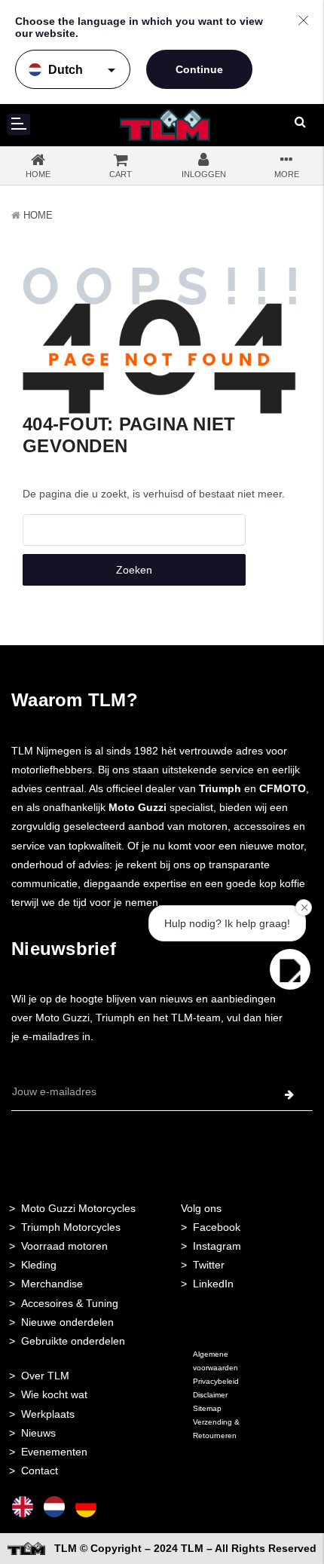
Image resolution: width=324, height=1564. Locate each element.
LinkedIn (213, 1284)
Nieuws (38, 1433)
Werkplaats (48, 1414)
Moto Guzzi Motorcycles (78, 1208)
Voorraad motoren (64, 1246)
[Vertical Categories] (19, 124)
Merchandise (52, 1284)
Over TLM (45, 1376)
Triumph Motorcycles (71, 1227)
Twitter (209, 1265)
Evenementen (54, 1452)
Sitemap (207, 1408)
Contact (39, 1471)
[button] (290, 969)
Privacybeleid (216, 1381)
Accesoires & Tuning (69, 1303)
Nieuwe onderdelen (67, 1322)
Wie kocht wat (54, 1394)
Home (38, 215)
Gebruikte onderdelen (73, 1341)
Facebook (216, 1227)
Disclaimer (210, 1395)
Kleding (39, 1265)
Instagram (217, 1246)
